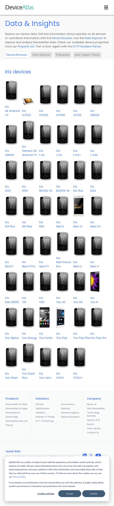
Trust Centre (93, 428)
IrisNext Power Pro (63, 262)
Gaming (65, 408)
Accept (69, 493)
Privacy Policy (19, 476)
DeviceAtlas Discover (17, 420)
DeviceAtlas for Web (16, 404)
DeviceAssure (13, 412)
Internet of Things (45, 416)
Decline (93, 493)
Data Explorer (94, 38)
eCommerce (68, 404)
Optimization (42, 408)
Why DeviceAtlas (96, 408)
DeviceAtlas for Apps (17, 408)
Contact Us (93, 432)
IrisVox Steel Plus (28, 374)
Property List (26, 46)
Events (90, 424)
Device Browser (62, 38)
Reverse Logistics (70, 412)
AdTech (40, 404)
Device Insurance (70, 416)
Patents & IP (93, 420)
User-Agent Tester (87, 55)
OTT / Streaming (45, 420)
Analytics (40, 412)
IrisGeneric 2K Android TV (29, 151)
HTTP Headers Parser (87, 46)
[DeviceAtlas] (20, 9)
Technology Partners (93, 414)
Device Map (12, 416)
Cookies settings (45, 493)
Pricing (9, 425)
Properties (63, 55)
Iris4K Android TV (12, 111)
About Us (91, 404)
